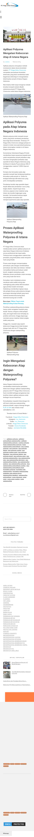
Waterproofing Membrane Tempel (15, 645)
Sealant (6, 631)
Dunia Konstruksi (20, 426)
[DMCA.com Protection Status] (17, 824)
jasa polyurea (13, 448)
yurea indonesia (17, 477)
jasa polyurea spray (20, 456)
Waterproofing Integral (12, 639)
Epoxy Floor (7, 591)
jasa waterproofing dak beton (16, 460)
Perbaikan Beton (9, 618)
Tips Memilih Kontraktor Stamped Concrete (15, 547)
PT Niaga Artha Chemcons (17, 70)
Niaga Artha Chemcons (20, 417)
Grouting (6, 608)
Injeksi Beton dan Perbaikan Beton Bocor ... (15, 681)
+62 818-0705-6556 (20, 428)
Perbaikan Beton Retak (11, 622)
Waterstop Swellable (11, 650)
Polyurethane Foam (10, 627)
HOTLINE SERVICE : (9, 527)
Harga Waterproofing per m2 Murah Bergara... (20, 663)
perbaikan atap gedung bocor (12, 473)
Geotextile (7, 606)
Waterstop (7, 647)
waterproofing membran (10, 475)
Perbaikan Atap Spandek (11, 616)
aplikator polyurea (12, 439)
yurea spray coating (13, 479)
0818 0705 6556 (8, 529)
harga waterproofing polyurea (12, 444)
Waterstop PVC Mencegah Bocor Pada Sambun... (17, 685)
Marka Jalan (7, 612)
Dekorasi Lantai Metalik (11, 589)
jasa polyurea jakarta (16, 454)
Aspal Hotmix (7, 585)
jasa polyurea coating (14, 450)
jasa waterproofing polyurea (17, 464)
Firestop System (9, 595)
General (6, 603)
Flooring (6, 599)
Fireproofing (8, 593)
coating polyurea (23, 442)
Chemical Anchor (9, 587)
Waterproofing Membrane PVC (14, 643)
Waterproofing (17, 62)
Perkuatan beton (9, 624)
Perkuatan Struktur (10, 625)
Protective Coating (10, 629)
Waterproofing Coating (11, 637)
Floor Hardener (9, 597)
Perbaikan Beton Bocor (11, 620)
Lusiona (7, 62)
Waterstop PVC (8, 648)
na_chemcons (20, 419)
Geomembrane (8, 604)
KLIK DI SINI (7, 407)
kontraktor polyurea (9, 469)
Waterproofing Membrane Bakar (14, 641)
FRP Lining (6, 601)
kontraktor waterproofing (20, 471)
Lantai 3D (6, 610)
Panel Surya (7, 614)
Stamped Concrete (10, 633)
